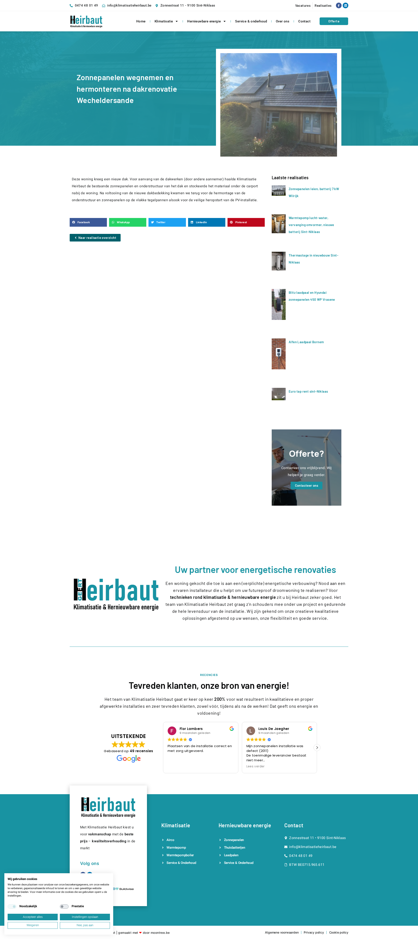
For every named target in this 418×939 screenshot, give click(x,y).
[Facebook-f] (339, 5)
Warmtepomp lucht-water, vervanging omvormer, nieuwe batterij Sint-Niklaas (311, 225)
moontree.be (160, 932)
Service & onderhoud (251, 21)
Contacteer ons (306, 485)
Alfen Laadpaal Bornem (306, 342)
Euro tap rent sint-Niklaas (308, 391)
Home (141, 21)
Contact (304, 21)
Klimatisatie (164, 21)
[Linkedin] (345, 5)
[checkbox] (12, 906)
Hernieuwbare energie (204, 21)
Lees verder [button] (255, 766)
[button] (88, 222)
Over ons (282, 21)
